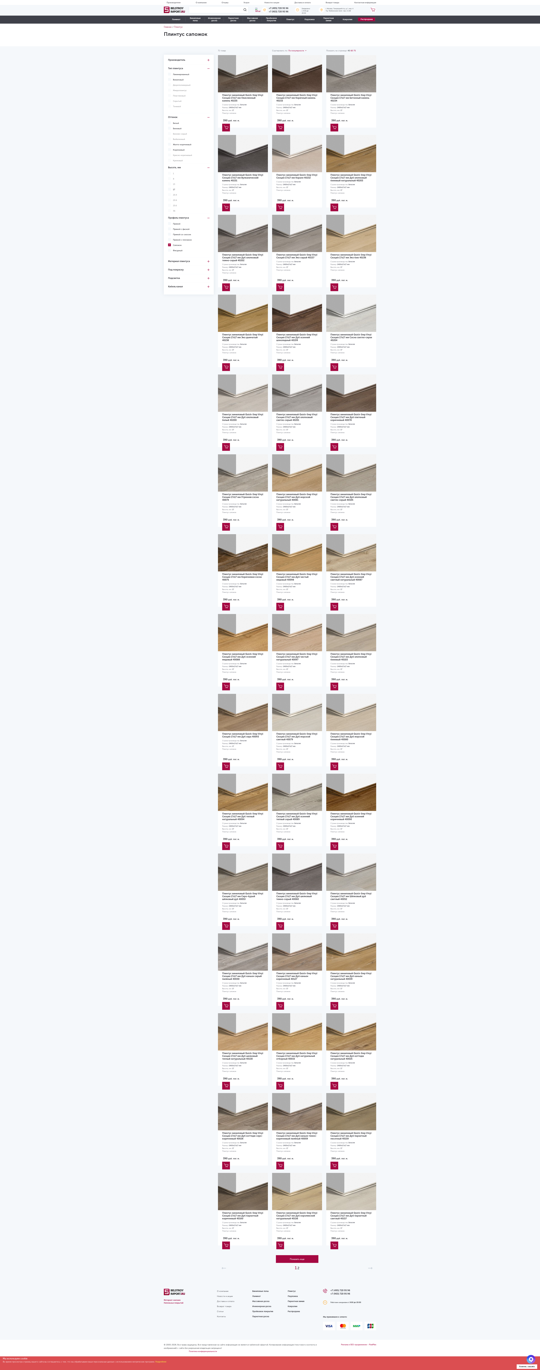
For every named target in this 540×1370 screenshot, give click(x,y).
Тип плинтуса (175, 68)
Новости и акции (271, 3)
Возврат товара (332, 3)
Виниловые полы (195, 19)
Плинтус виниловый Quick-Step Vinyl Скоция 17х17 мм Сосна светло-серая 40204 (351, 337)
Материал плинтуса (179, 261)
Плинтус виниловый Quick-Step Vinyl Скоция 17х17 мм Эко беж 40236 (351, 256)
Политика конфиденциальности (203, 1351)
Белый (176, 123)
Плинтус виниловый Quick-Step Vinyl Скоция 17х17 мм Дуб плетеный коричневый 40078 (351, 417)
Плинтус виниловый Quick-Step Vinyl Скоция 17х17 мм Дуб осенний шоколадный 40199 (296, 337)
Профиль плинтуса (178, 217)
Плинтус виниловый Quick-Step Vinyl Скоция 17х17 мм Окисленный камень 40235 (242, 98)
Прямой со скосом (182, 234)
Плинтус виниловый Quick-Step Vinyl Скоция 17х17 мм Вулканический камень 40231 (242, 178)
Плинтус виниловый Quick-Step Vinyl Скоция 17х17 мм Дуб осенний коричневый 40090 (351, 816)
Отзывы (225, 3)
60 (352, 50)
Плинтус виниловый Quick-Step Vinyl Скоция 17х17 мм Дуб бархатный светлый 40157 (351, 1216)
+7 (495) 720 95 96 (278, 8)
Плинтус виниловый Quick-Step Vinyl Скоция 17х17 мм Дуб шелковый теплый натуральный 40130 (242, 1056)
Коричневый (178, 150)
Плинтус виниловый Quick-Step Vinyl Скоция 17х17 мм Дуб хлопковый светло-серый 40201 (296, 417)
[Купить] (226, 127)
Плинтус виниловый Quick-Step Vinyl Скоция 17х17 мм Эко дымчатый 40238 (242, 337)
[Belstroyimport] (174, 10)
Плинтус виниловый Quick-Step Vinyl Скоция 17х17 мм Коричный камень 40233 (296, 98)
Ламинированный (181, 74)
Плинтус (290, 19)
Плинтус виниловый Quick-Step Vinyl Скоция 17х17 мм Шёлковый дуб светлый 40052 (351, 896)
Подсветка (174, 278)
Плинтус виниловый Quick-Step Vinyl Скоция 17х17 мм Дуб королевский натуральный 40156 (296, 1216)
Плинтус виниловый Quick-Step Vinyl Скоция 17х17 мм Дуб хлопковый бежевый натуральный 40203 (351, 178)
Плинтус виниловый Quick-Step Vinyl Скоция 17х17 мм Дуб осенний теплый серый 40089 (296, 816)
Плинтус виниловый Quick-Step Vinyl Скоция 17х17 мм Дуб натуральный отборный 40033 (296, 1056)
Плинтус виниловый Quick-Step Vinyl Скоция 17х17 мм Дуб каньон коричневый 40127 (296, 976)
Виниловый (178, 80)
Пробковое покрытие (271, 19)
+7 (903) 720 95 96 (278, 11)
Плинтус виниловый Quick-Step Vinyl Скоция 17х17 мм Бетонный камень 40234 (351, 98)
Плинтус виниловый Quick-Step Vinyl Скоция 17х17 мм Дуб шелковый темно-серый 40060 (296, 896)
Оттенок (172, 117)
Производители (174, 3)
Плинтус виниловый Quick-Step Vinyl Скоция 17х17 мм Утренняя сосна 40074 (242, 497)
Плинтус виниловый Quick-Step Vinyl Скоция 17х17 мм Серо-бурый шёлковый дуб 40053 (242, 896)
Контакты (221, 1316)
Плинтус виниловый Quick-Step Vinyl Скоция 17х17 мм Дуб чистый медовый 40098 (296, 577)
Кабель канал (175, 286)
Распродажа (367, 19)
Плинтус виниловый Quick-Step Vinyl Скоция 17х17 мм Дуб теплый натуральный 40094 (242, 816)
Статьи (220, 1311)
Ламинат (176, 19)
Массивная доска (252, 19)
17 (174, 189)
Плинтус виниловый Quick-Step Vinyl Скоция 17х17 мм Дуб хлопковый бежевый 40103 (351, 657)
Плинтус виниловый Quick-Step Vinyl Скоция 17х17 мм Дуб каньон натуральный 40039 (351, 976)
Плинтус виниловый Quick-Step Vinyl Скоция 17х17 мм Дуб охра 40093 (242, 735)
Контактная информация (365, 3)
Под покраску (176, 269)
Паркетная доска (233, 19)
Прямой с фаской (181, 229)
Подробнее (160, 1362)
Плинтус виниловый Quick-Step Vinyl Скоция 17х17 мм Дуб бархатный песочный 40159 (351, 1136)
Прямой (176, 224)
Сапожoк (177, 245)
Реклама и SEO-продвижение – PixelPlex (358, 1345)
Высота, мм (174, 167)
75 (355, 50)
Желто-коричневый (182, 144)
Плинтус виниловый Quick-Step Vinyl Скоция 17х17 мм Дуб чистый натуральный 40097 (296, 657)
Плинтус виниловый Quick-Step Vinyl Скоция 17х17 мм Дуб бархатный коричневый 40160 (242, 1216)
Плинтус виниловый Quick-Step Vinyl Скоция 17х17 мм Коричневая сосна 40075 (242, 577)
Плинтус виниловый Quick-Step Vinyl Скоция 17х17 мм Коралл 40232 (296, 176)
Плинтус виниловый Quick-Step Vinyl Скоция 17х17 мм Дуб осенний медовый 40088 (242, 657)
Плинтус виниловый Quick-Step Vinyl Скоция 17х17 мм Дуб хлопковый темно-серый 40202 (242, 257)
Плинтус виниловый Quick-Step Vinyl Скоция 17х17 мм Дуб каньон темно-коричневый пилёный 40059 (296, 1136)
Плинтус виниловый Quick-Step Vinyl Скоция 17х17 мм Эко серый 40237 (296, 256)
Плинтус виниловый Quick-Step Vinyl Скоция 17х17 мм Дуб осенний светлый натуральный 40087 (351, 577)
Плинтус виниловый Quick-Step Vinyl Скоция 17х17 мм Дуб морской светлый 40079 (296, 737)
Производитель (176, 60)
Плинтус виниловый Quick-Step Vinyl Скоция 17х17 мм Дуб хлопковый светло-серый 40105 (351, 497)
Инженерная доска (214, 19)
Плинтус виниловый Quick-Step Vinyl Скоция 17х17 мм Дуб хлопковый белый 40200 (242, 417)
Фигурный (177, 250)
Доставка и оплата (302, 3)
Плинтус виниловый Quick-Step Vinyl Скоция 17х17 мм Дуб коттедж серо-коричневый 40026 (242, 1136)
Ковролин (347, 19)
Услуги (246, 3)
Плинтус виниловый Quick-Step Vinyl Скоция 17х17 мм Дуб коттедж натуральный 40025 (351, 1056)
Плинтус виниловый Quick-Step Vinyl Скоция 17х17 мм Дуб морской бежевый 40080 (351, 737)
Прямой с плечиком (182, 240)
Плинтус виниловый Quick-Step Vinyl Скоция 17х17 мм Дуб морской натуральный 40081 (296, 497)
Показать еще (297, 1259)
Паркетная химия (328, 19)
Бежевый (177, 128)
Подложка (309, 19)
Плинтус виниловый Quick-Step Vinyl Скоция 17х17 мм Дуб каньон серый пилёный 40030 (242, 976)
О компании (201, 3)
